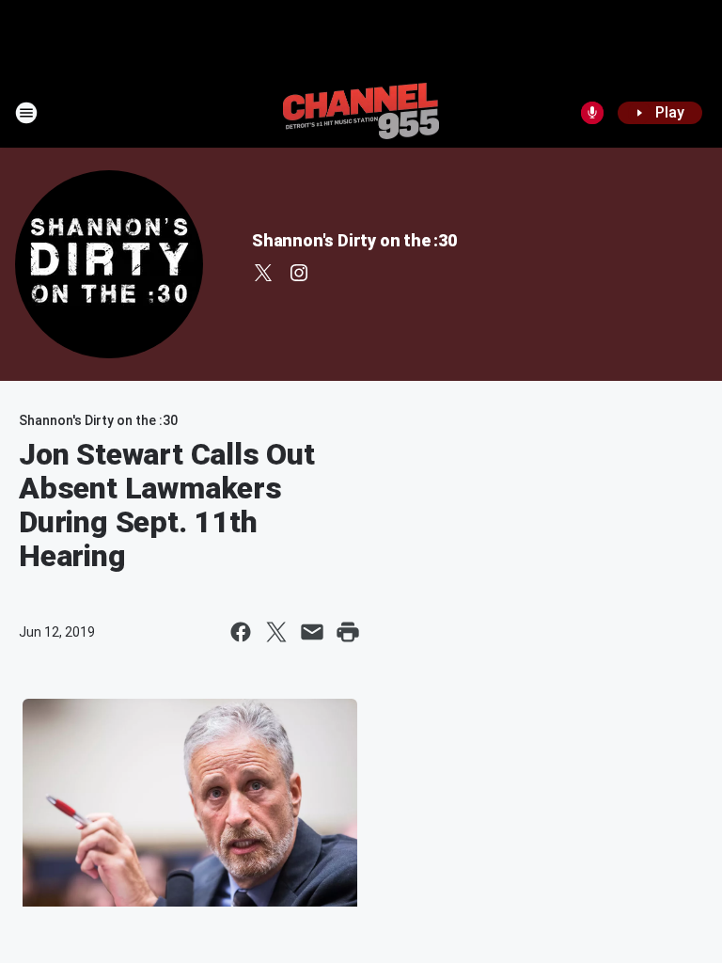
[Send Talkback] (592, 113)
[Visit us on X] (263, 272)
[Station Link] (361, 113)
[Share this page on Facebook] (241, 632)
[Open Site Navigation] (26, 113)
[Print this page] (348, 632)
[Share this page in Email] (312, 632)
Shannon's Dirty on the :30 (354, 240)
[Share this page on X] (276, 632)
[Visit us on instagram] (299, 272)
